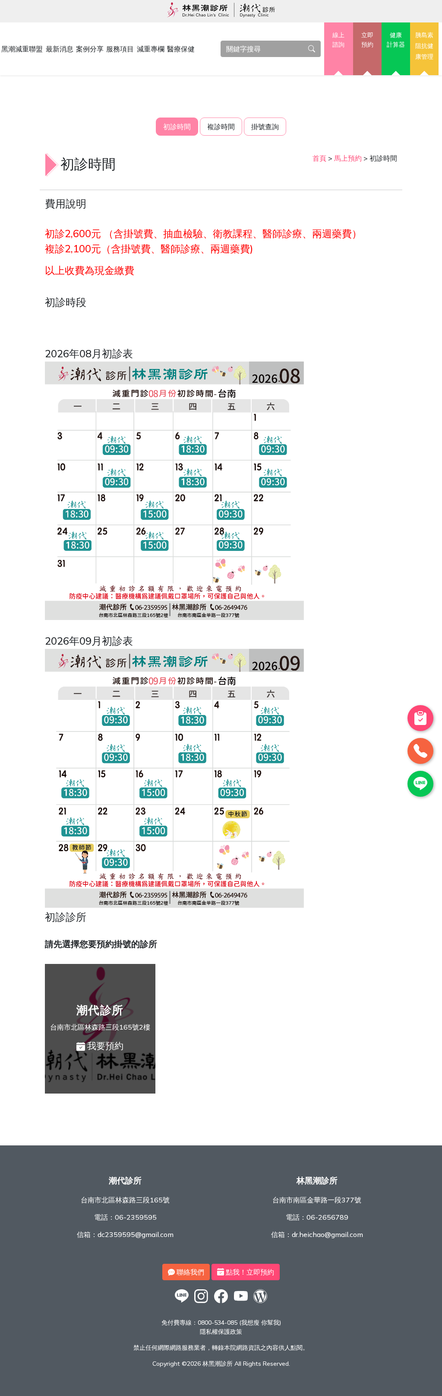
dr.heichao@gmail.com (327, 1234)
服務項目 (120, 49)
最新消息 (59, 49)
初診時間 (177, 126)
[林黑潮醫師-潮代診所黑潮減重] (202, 1302)
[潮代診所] (182, 1302)
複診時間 (221, 126)
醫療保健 (181, 49)
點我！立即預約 (249, 1272)
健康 (396, 39)
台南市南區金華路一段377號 (316, 1200)
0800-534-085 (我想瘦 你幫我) (239, 1322)
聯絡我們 (189, 1272)
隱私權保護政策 (221, 1332)
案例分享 (90, 49)
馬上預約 (348, 158)
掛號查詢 (265, 126)
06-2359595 (136, 1217)
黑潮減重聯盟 (22, 49)
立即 (367, 39)
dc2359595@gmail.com (136, 1234)
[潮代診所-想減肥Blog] (260, 1302)
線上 (338, 39)
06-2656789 (327, 1217)
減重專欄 (150, 49)
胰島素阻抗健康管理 (424, 45)
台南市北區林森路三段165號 (125, 1200)
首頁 (319, 158)
